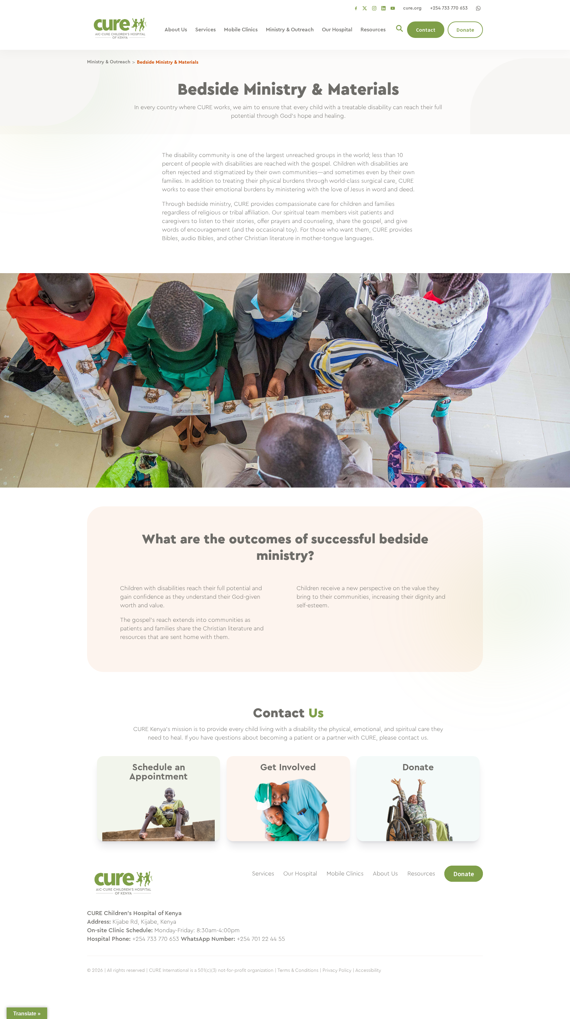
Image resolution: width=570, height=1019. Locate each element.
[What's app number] (478, 8)
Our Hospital (337, 29)
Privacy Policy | (338, 970)
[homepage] (123, 898)
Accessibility (368, 970)
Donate (465, 29)
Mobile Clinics (241, 29)
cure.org (412, 8)
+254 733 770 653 (449, 8)
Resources (373, 29)
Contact (425, 29)
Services (205, 29)
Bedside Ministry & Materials (167, 62)
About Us (176, 29)
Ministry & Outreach (290, 29)
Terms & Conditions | (299, 970)
